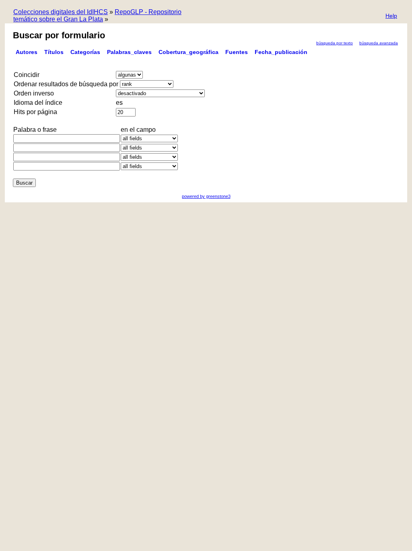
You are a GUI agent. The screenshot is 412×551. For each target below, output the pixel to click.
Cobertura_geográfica (188, 52)
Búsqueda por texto (334, 43)
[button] (391, 16)
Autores (26, 52)
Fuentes (236, 52)
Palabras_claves (129, 52)
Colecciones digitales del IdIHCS (60, 11)
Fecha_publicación (281, 52)
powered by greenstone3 (206, 196)
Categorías (85, 52)
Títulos (54, 52)
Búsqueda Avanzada (378, 43)
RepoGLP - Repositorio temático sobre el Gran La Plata (97, 15)
